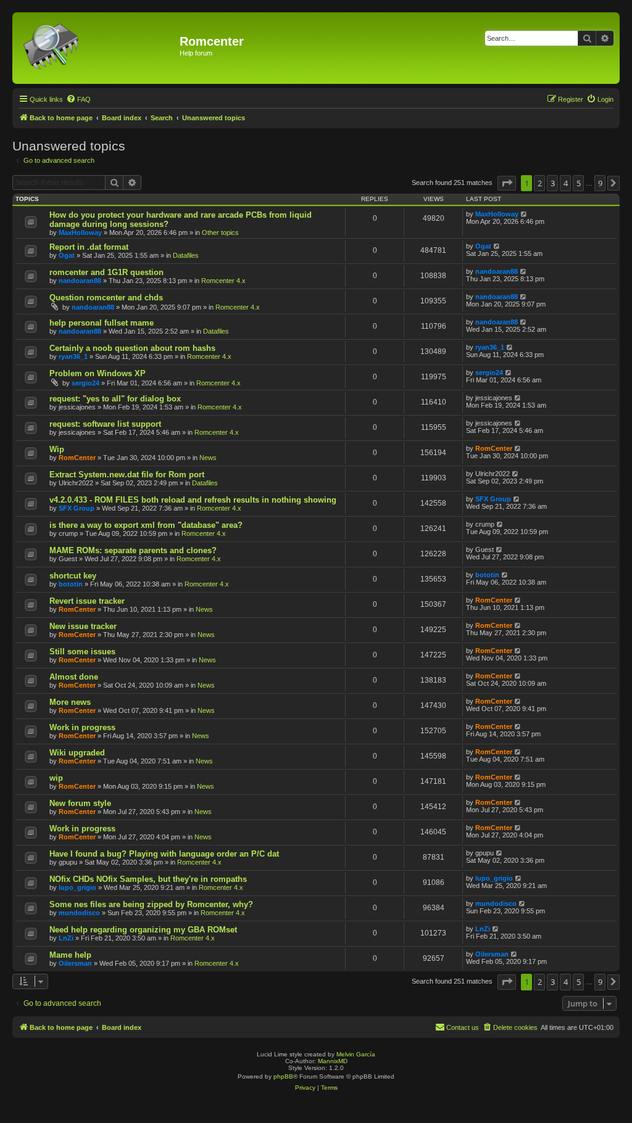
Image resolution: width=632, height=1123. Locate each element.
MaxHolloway (80, 232)
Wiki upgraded (77, 752)
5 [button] (578, 183)
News (208, 457)
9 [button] (600, 183)
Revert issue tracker (87, 601)
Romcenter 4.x (223, 280)
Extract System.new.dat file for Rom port (126, 474)
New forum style (80, 803)
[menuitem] (78, 99)
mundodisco (79, 912)
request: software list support (105, 424)
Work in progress (82, 727)
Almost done (73, 676)
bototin (71, 584)
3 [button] (553, 183)
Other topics (220, 232)
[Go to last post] (524, 214)
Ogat (67, 255)
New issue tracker (83, 626)
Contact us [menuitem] (462, 1027)
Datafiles (186, 255)
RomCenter (77, 457)
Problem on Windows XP (97, 373)
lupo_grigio (77, 887)
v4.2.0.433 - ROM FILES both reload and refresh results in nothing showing (192, 499)
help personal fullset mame (101, 322)
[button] (506, 183)
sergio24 (85, 383)
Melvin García (355, 1054)
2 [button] (540, 183)
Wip (56, 449)
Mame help (70, 955)
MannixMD (332, 1061)
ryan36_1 (73, 356)
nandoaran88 (80, 280)
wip (56, 778)
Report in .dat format (88, 247)
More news (70, 702)
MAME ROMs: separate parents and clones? (133, 550)
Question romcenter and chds (106, 297)
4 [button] (565, 183)
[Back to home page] (97, 48)
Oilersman (75, 963)
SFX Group (76, 508)
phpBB (283, 1076)
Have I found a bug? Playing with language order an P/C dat (164, 853)
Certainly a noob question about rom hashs (132, 348)
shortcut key (72, 575)
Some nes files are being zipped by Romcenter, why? (151, 904)
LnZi (66, 938)
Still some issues (82, 651)
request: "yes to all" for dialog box (115, 398)
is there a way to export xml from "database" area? (146, 525)
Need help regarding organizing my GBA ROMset (143, 929)
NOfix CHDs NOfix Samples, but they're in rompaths (148, 879)
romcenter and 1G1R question (106, 272)
